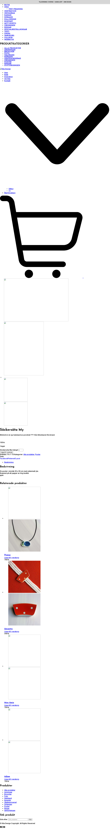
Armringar (9, 50)
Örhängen (9, 25)
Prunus (7, 555)
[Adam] (22, 740)
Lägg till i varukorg (6, 452)
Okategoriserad (12, 58)
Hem (6, 7)
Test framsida (16, 9)
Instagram (9, 13)
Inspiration (10, 11)
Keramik (8, 17)
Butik (7, 5)
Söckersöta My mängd (9, 450)
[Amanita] (22, 592)
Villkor (8, 37)
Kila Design (10, 19)
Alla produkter (12, 48)
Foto (6, 53)
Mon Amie (9, 703)
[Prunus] (22, 518)
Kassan (7, 15)
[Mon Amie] (22, 666)
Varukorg (9, 35)
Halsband (9, 55)
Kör (30, 819)
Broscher (9, 51)
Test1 (6, 31)
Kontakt (8, 21)
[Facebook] (1, 827)
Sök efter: (4, 819)
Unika (7, 33)
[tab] (57, 462)
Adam (7, 777)
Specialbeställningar (15, 29)
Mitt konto (10, 23)
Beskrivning (9, 462)
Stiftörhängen (12, 65)
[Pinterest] (4, 827)
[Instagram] (2, 827)
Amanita (8, 629)
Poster (7, 62)
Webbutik (9, 39)
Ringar (7, 27)
